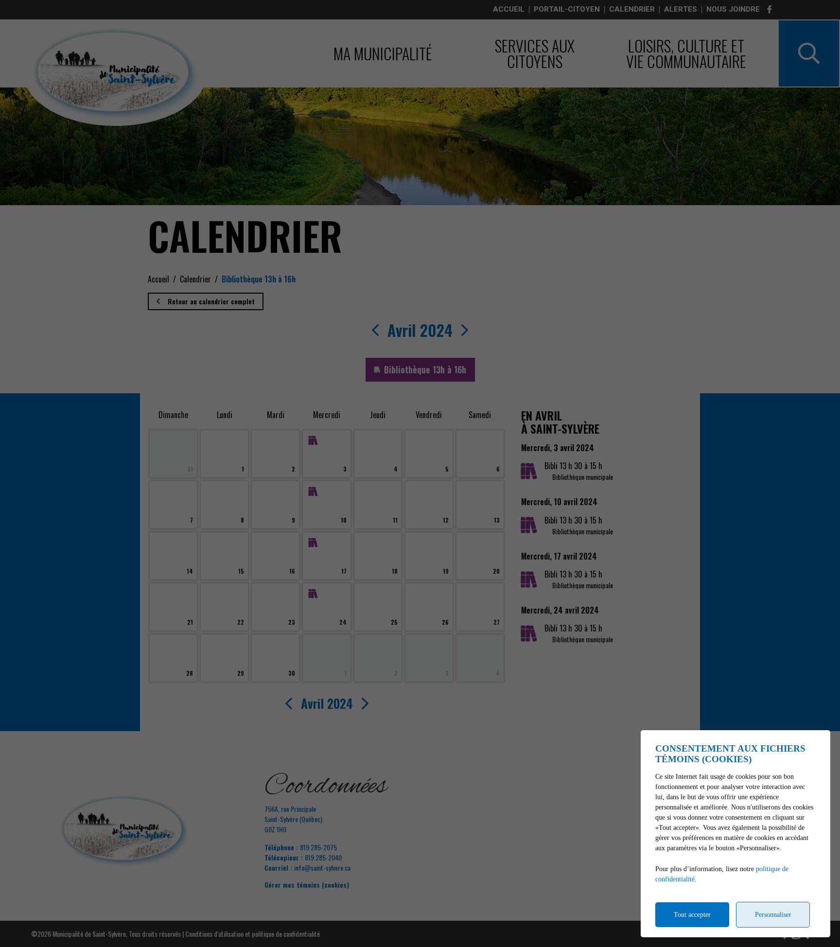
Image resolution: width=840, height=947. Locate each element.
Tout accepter (692, 914)
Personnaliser (773, 914)
